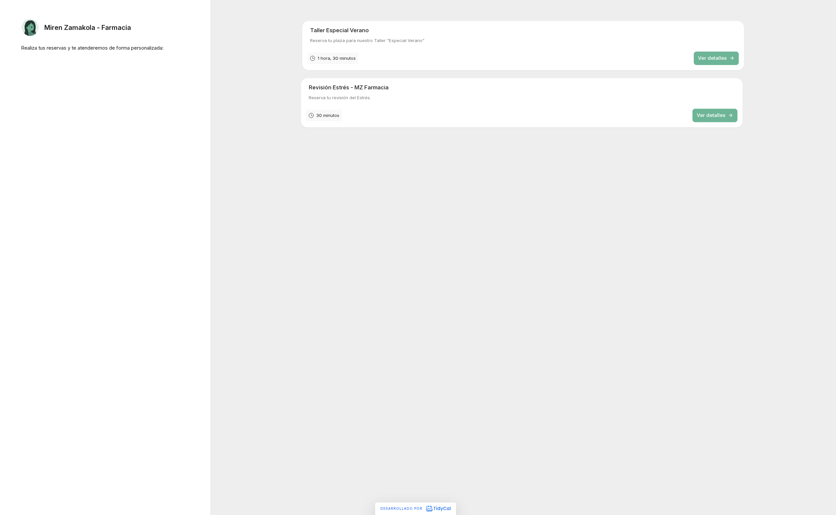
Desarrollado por (402, 508)
